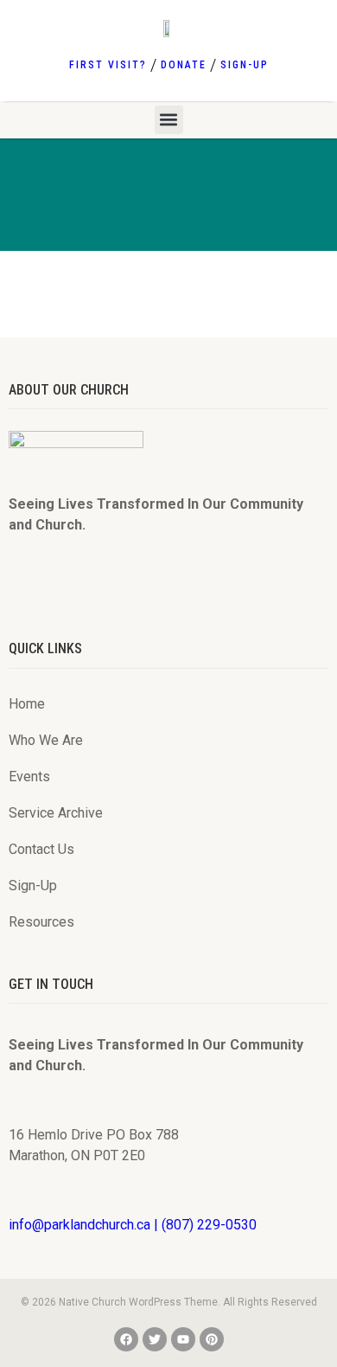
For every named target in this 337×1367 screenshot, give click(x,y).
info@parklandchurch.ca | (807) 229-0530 (133, 1224)
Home (27, 704)
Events (29, 776)
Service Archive (56, 813)
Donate (184, 65)
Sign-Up (244, 65)
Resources (41, 922)
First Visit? (108, 65)
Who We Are (46, 740)
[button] (169, 120)
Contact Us (41, 849)
